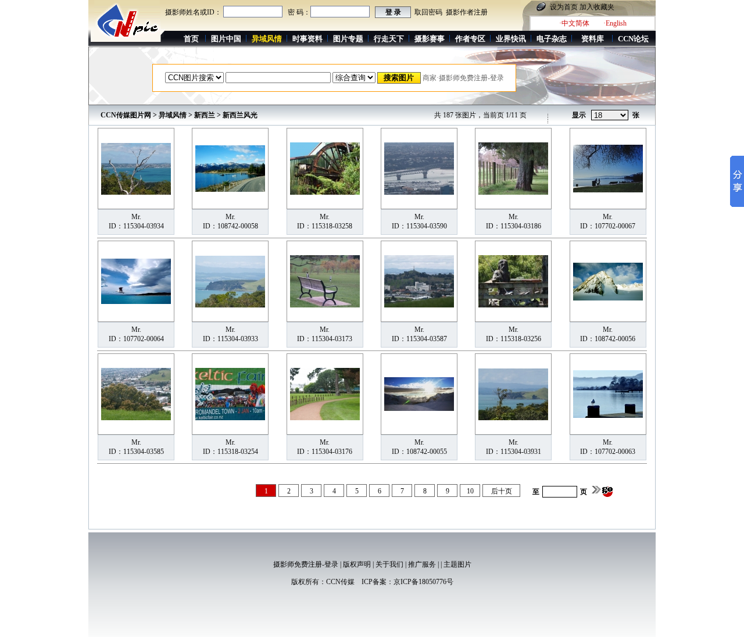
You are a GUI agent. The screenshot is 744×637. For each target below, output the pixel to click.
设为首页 (564, 7)
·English (615, 23)
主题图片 (457, 564)
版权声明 (357, 564)
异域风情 (173, 115)
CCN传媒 (340, 582)
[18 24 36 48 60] (609, 116)
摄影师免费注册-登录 (305, 564)
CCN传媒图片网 (126, 115)
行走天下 (389, 38)
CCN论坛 (633, 38)
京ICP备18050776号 (423, 582)
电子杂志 (551, 38)
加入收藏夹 (597, 7)
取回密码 (428, 12)
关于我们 (389, 564)
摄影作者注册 (467, 12)
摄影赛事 (429, 38)
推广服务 (422, 564)
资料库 (592, 38)
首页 (191, 38)
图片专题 (348, 38)
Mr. (136, 217)
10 (470, 491)
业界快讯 (511, 38)
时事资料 (307, 38)
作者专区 (470, 38)
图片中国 (226, 38)
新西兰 (204, 115)
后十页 (501, 491)
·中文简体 (574, 23)
